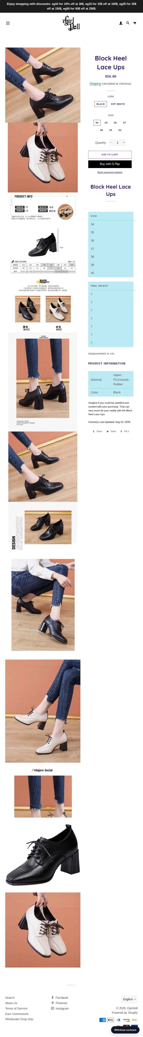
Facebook (61, 997)
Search (9, 997)
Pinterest (61, 1003)
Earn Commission (16, 1014)
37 (124, 122)
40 (119, 130)
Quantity (100, 142)
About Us (11, 1003)
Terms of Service (16, 1008)
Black (101, 104)
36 (115, 122)
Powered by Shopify (125, 1012)
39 (110, 130)
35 (106, 122)
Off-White (118, 104)
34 (97, 122)
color (111, 96)
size (111, 115)
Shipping (95, 83)
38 (101, 130)
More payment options (109, 172)
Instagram (62, 1008)
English (128, 999)
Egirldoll (132, 1008)
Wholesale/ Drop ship (19, 1019)
